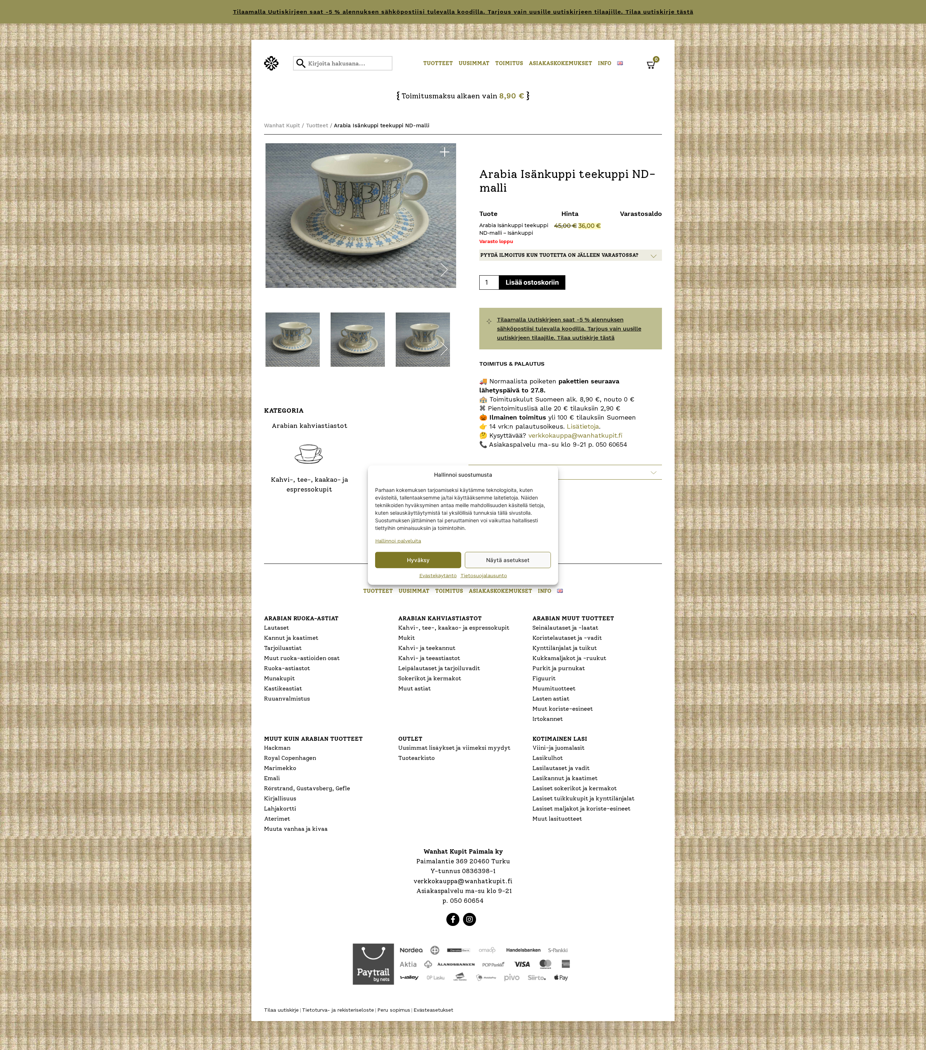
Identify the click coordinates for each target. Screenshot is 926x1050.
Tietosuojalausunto (483, 575)
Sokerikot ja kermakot (429, 678)
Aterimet (277, 818)
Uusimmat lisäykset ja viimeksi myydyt (454, 747)
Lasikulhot (547, 757)
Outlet (410, 738)
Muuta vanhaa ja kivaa (296, 828)
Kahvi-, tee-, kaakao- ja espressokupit (453, 627)
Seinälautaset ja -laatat (565, 627)
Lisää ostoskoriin (532, 282)
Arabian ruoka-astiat (301, 618)
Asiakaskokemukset (560, 63)
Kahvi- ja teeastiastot (429, 658)
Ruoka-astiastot (287, 668)
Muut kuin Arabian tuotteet (313, 738)
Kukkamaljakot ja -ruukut (569, 658)
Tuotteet (438, 63)
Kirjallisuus (280, 798)
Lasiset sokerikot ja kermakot (574, 788)
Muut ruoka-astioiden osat (302, 658)
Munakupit (279, 678)
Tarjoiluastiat (283, 648)
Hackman (277, 747)
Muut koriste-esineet (562, 708)
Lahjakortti (280, 808)
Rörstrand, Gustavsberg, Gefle (307, 788)
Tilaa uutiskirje (281, 1010)
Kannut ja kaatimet (291, 637)
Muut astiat (414, 688)
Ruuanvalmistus (287, 698)
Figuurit (544, 678)
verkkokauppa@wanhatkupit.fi (575, 435)
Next (444, 271)
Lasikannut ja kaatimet (565, 778)
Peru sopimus (393, 1010)
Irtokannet (547, 718)
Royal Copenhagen (290, 757)
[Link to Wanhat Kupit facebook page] (452, 919)
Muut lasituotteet (557, 818)
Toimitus (509, 63)
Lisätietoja (582, 426)
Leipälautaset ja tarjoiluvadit (439, 668)
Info (604, 63)
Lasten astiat (550, 698)
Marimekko (280, 768)
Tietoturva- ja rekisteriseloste (338, 1010)
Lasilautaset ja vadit (561, 768)
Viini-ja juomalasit (558, 747)
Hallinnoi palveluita (398, 541)
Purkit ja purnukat (558, 668)
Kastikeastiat (283, 688)
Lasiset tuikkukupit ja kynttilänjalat (583, 798)
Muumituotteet (553, 688)
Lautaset (276, 627)
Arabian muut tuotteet (573, 618)
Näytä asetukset (508, 559)
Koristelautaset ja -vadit (567, 637)
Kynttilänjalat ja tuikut (564, 648)
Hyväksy (418, 559)
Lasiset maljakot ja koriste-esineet (581, 808)
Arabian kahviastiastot (440, 618)
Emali (272, 778)
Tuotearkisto (416, 757)
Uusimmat (474, 63)
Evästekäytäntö (438, 575)
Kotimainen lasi (559, 738)
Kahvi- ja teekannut (426, 648)
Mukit (406, 637)
